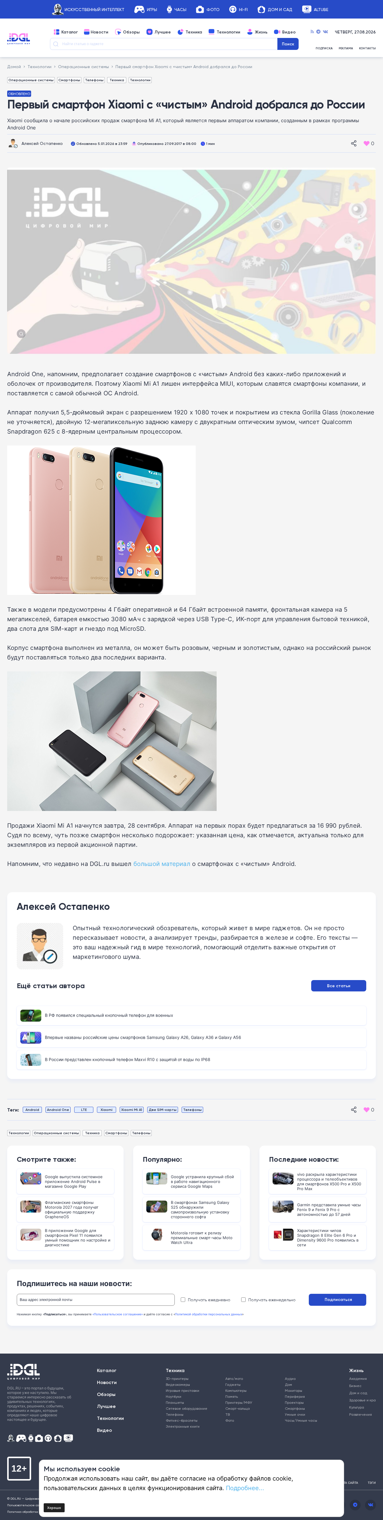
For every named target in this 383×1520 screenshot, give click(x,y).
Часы (180, 9)
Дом (288, 1384)
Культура (356, 1407)
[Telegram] (318, 32)
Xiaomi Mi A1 (131, 1109)
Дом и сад (358, 1393)
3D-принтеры (177, 1378)
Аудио (290, 1378)
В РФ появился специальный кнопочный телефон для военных (109, 1015)
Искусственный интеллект (94, 9)
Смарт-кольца (237, 1408)
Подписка (324, 48)
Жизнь (261, 32)
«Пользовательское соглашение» (117, 1314)
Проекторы (294, 1402)
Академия (358, 1378)
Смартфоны (69, 80)
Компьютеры (236, 1390)
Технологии (228, 32)
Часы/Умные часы (301, 1420)
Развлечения (359, 1414)
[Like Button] (366, 143)
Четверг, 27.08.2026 (355, 32)
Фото (213, 9)
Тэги (372, 1483)
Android (32, 1109)
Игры (152, 9)
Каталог (69, 32)
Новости (99, 32)
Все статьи (338, 985)
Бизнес (355, 1385)
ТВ (227, 1414)
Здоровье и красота (359, 1400)
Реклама (346, 48)
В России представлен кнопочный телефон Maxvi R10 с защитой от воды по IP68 (127, 1059)
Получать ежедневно (209, 1299)
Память (231, 1396)
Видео (289, 32)
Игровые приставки (182, 1390)
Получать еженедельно (272, 1299)
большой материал (161, 863)
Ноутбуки (173, 1396)
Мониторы (293, 1390)
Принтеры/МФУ (238, 1402)
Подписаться (338, 1299)
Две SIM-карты (163, 1109)
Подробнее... (245, 1488)
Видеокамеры (178, 1384)
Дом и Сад (280, 9)
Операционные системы (31, 80)
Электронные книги (183, 1426)
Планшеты (175, 1402)
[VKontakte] (325, 32)
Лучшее (162, 32)
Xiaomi (107, 1109)
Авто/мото (234, 1378)
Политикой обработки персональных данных (208, 1314)
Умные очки (295, 1414)
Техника (194, 32)
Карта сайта (348, 1483)
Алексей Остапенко (42, 143)
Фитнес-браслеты (181, 1420)
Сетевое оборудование (186, 1408)
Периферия (295, 1396)
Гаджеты (233, 1384)
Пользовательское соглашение (31, 1505)
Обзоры (131, 32)
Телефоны (94, 80)
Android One (58, 1109)
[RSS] (312, 32)
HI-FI (243, 9)
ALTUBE (321, 9)
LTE (84, 1109)
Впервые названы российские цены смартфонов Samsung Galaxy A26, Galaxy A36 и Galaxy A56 (143, 1037)
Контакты (367, 48)
